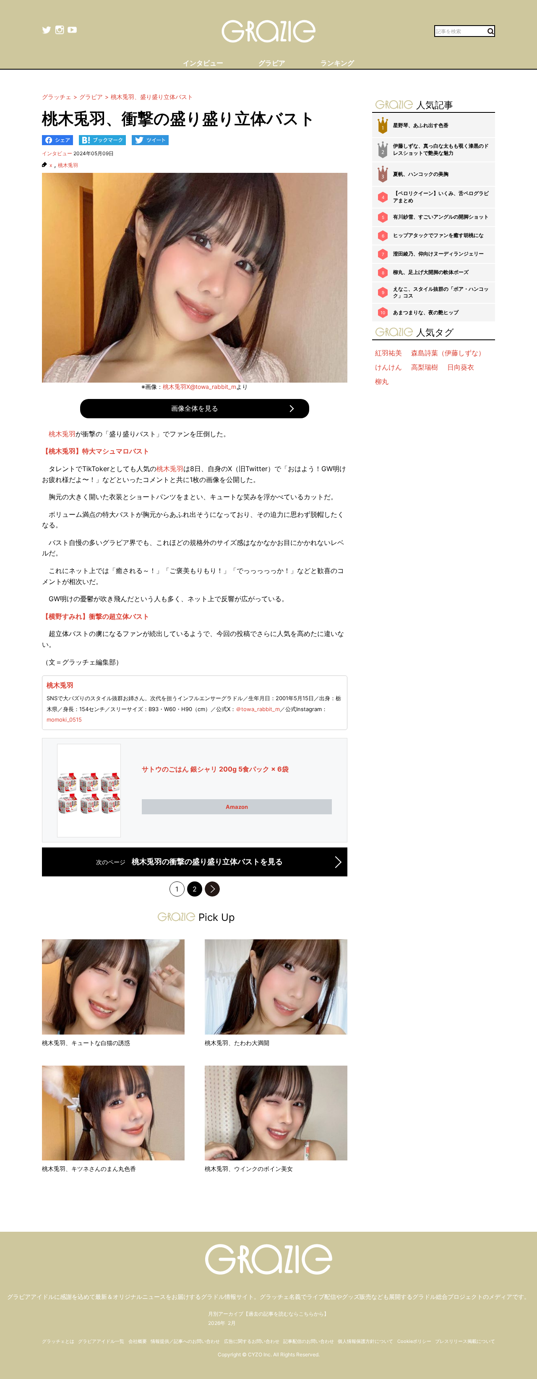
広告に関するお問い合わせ (251, 1341)
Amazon (237, 806)
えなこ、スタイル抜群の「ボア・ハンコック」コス (441, 292)
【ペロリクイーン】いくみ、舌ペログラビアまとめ (441, 196)
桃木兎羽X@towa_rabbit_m (199, 386)
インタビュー (57, 153)
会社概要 (137, 1341)
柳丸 (381, 381)
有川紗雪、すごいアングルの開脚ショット (441, 217)
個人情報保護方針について (365, 1341)
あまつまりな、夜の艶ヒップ (426, 312)
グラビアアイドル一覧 (101, 1341)
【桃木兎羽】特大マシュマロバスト (95, 451)
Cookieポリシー (414, 1341)
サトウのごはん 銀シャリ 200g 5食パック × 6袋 (215, 769)
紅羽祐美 (388, 353)
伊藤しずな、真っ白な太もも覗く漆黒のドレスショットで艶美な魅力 (441, 149)
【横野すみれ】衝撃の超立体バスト (95, 616)
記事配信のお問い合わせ (308, 1341)
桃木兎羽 (68, 165)
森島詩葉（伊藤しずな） (448, 353)
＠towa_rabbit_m (258, 709)
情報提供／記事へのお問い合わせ (185, 1341)
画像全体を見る (194, 408)
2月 (232, 1323)
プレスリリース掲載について (465, 1341)
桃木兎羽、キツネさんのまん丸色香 (89, 1168)
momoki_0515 (64, 719)
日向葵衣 (460, 367)
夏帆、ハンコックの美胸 (420, 174)
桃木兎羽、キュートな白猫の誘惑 (86, 1042)
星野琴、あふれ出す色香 (420, 125)
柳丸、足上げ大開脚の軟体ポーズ (431, 272)
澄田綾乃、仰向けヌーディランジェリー (438, 253)
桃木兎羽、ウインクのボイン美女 (249, 1168)
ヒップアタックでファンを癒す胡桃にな (438, 235)
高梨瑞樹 (424, 367)
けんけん (388, 367)
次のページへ (212, 889)
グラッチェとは (58, 1341)
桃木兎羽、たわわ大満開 (237, 1042)
